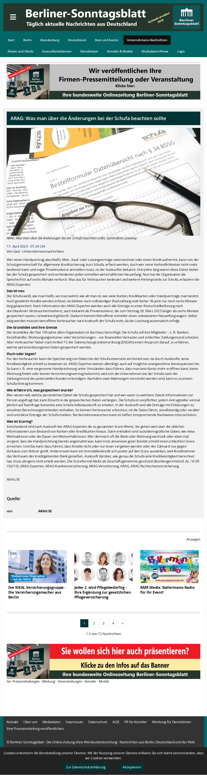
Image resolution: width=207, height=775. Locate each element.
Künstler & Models (120, 51)
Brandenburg (49, 40)
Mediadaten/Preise (155, 51)
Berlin (27, 40)
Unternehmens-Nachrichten (147, 40)
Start (11, 40)
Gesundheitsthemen (56, 51)
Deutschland (77, 40)
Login (181, 51)
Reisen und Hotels (20, 51)
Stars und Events (106, 40)
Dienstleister (89, 51)
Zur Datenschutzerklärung (86, 767)
